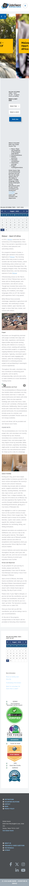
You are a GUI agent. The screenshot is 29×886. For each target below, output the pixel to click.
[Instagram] (23, 864)
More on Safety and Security (12, 678)
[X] (17, 864)
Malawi (9, 239)
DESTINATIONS (9, 799)
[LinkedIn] (17, 870)
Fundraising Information (13, 683)
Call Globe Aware (8, 830)
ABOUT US (8, 843)
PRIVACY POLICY (9, 808)
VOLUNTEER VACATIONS (12, 802)
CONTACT (7, 804)
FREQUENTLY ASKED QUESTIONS (14, 845)
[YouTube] (23, 870)
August (13, 211)
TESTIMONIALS (9, 848)
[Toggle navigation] (25, 5)
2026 (17, 211)
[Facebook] (10, 864)
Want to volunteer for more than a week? (13, 687)
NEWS (6, 806)
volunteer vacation (12, 192)
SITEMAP (7, 850)
